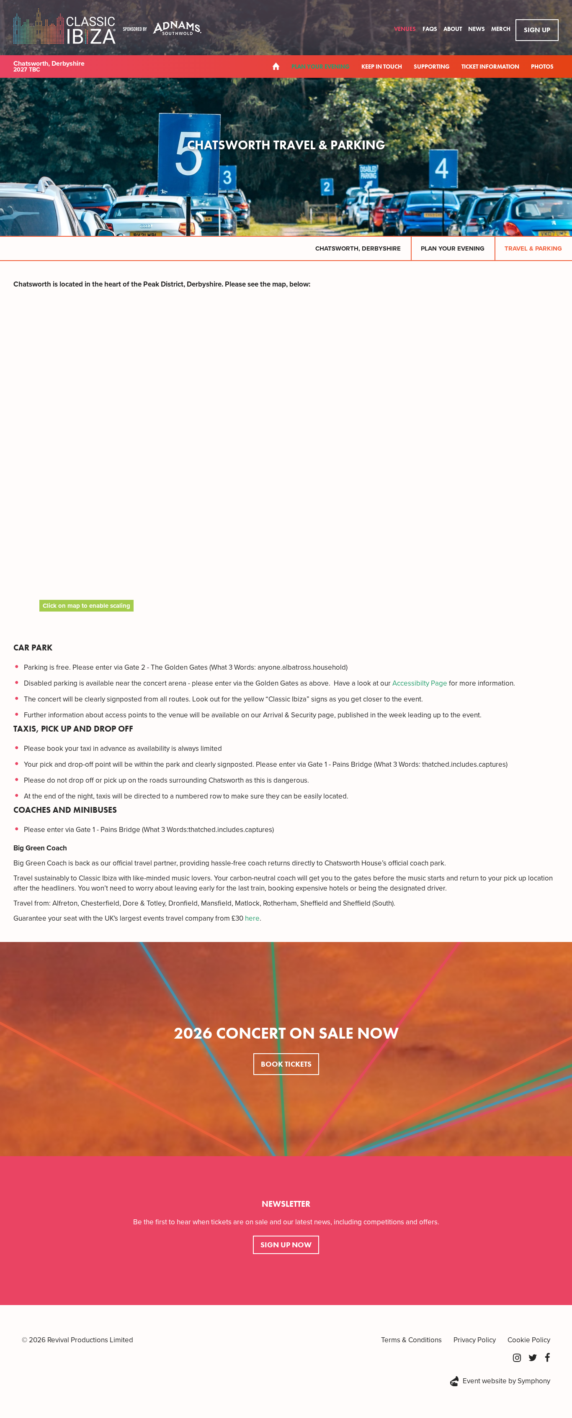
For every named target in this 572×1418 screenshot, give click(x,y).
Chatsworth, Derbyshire (358, 248)
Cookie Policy (529, 1340)
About (453, 29)
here (252, 918)
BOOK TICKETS (286, 1064)
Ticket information (490, 66)
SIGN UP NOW (286, 1244)
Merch (500, 29)
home (276, 66)
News (477, 29)
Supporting (432, 66)
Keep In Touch (381, 66)
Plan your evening (320, 66)
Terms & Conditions (411, 1340)
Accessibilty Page (419, 683)
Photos (542, 66)
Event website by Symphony (506, 1381)
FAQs (430, 29)
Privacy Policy (474, 1340)
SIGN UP (537, 30)
